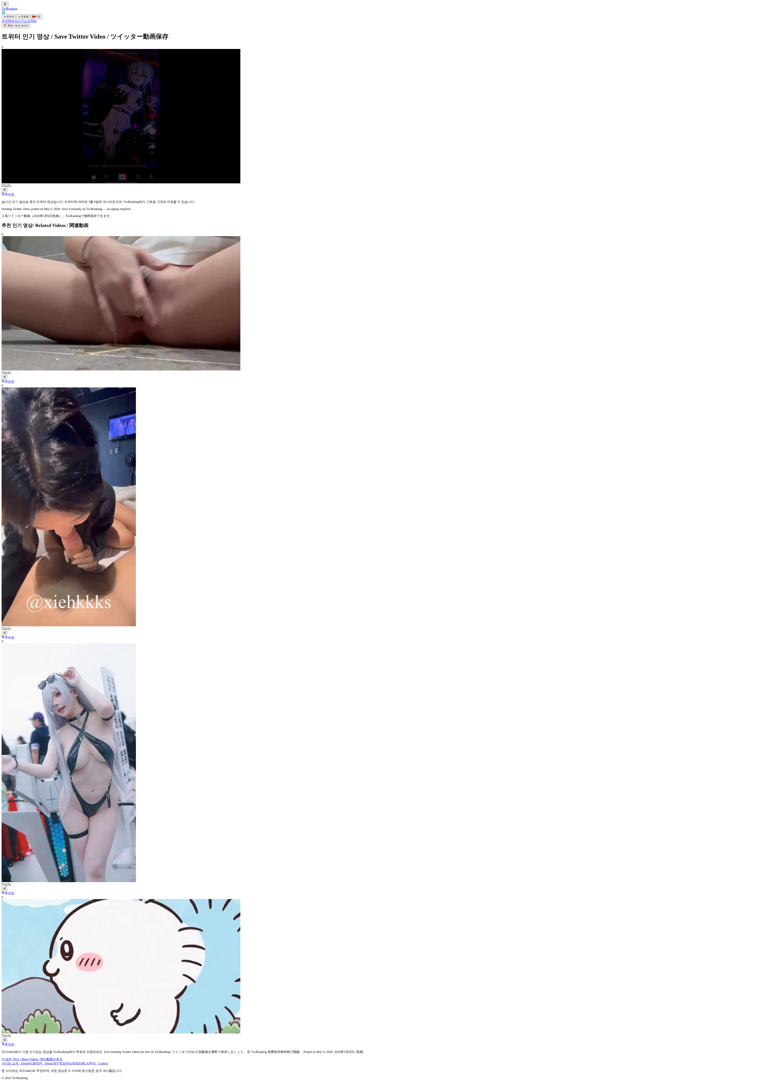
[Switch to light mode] (5, 4)
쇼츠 (27, 21)
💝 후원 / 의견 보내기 (16, 25)
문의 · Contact (98, 1063)
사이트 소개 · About (15, 1063)
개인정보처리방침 (65, 1063)
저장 (5, 21)
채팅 (33, 21)
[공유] (4, 190)
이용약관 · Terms (40, 1063)
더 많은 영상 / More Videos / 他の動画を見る (32, 1059)
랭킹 (11, 21)
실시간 (19, 21)
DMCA (84, 1063)
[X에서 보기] (3, 194)
